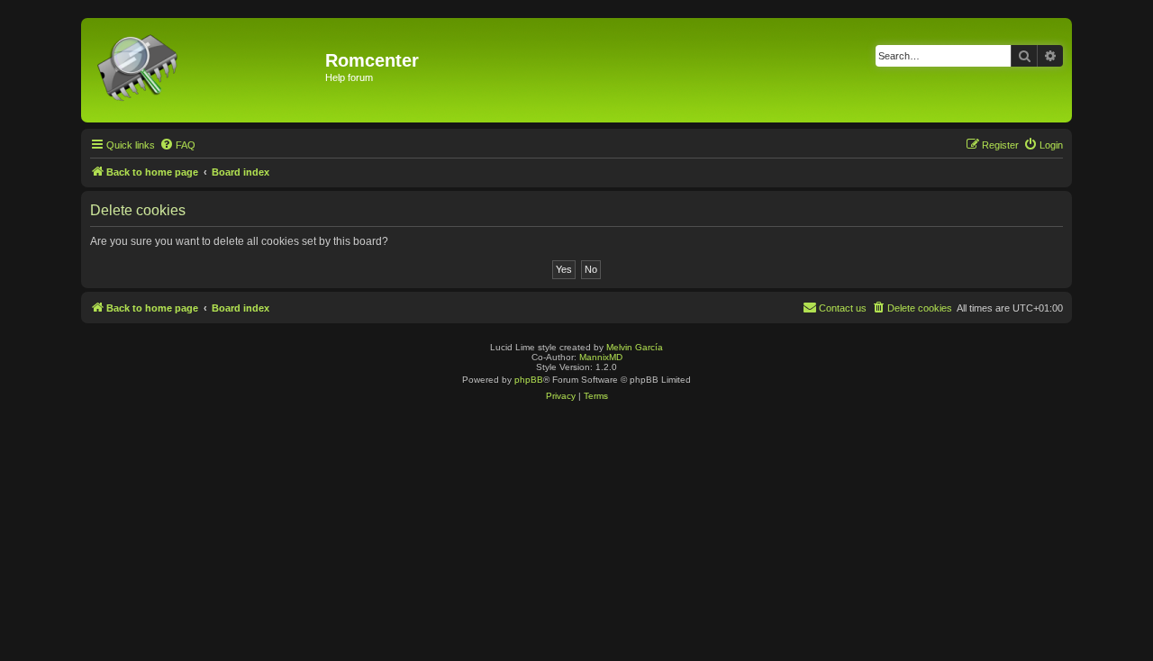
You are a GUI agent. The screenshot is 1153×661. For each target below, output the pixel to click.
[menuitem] (177, 145)
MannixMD (600, 357)
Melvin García (634, 347)
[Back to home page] (205, 70)
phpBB (528, 380)
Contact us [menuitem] (843, 308)
